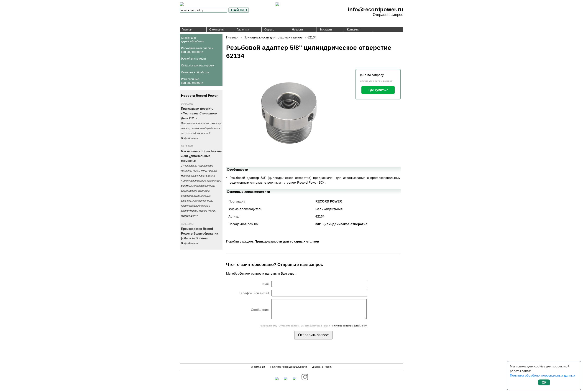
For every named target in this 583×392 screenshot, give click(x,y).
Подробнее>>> (189, 138)
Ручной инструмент (193, 58)
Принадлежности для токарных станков (272, 37)
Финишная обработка (195, 72)
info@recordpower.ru (375, 9)
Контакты (353, 29)
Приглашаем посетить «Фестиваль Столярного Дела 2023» (199, 113)
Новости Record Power (199, 95)
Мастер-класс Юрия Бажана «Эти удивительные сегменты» (201, 155)
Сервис (269, 29)
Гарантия (243, 29)
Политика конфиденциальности (288, 366)
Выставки (326, 29)
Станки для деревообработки (192, 39)
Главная (187, 29)
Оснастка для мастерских (197, 65)
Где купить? (378, 90)
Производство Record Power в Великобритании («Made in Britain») (199, 233)
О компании (217, 29)
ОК (544, 382)
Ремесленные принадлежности (192, 81)
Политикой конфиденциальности (349, 325)
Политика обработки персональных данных (542, 375)
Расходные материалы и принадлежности (197, 50)
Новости (297, 29)
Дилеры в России (322, 366)
